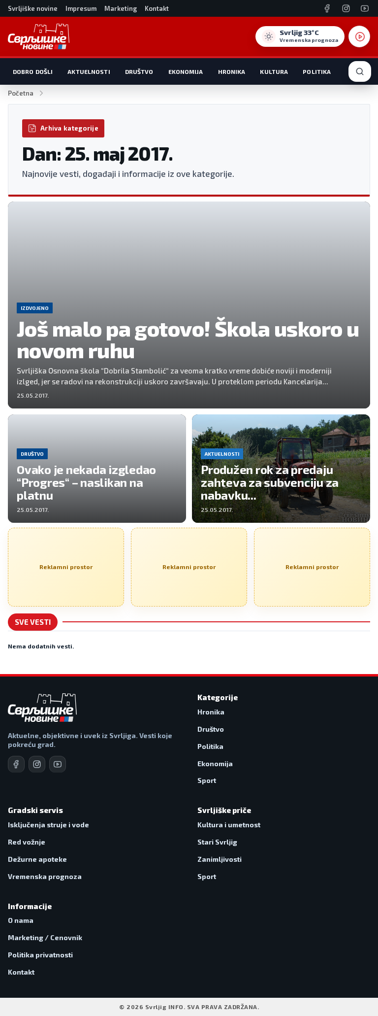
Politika (317, 71)
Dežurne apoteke (37, 859)
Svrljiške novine (33, 8)
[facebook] (16, 764)
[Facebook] (327, 8)
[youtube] (57, 764)
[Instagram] (346, 8)
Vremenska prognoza (45, 876)
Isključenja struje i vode (48, 824)
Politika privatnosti (40, 954)
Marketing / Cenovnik (45, 937)
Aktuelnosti (88, 71)
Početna (20, 93)
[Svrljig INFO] (38, 36)
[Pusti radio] (359, 36)
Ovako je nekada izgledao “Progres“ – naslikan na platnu (86, 482)
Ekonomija (185, 71)
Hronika (232, 71)
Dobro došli (33, 71)
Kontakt (157, 8)
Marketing (120, 8)
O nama (20, 920)
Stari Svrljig (217, 842)
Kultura (274, 71)
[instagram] (37, 764)
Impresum (80, 8)
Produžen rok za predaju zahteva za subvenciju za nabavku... (270, 482)
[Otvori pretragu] (359, 71)
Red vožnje (26, 842)
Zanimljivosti (219, 859)
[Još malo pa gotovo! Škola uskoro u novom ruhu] (189, 305)
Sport (206, 780)
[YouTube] (364, 8)
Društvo (139, 71)
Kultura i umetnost (228, 824)
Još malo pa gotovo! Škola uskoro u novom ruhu (188, 339)
